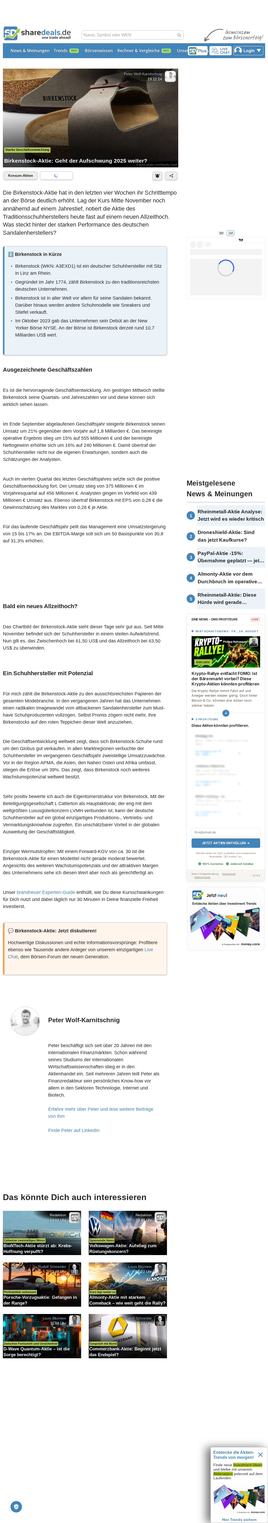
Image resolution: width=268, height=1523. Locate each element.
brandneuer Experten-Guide (46, 892)
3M (221, 233)
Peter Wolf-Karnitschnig (143, 74)
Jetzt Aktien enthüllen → (226, 843)
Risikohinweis (202, 877)
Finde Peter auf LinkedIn (73, 1130)
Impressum (229, 873)
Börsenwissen (99, 50)
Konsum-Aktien (20, 176)
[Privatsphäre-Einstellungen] (16, 1507)
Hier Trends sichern (239, 1519)
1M (230, 233)
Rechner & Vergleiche (138, 50)
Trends (61, 50)
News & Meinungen (29, 50)
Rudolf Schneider (52, 1266)
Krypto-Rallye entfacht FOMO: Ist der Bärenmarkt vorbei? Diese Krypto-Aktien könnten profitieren (225, 678)
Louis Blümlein (140, 1266)
